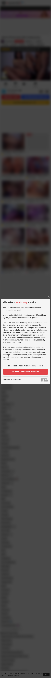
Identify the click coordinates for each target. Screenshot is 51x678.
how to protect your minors (12, 379)
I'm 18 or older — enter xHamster (25, 372)
